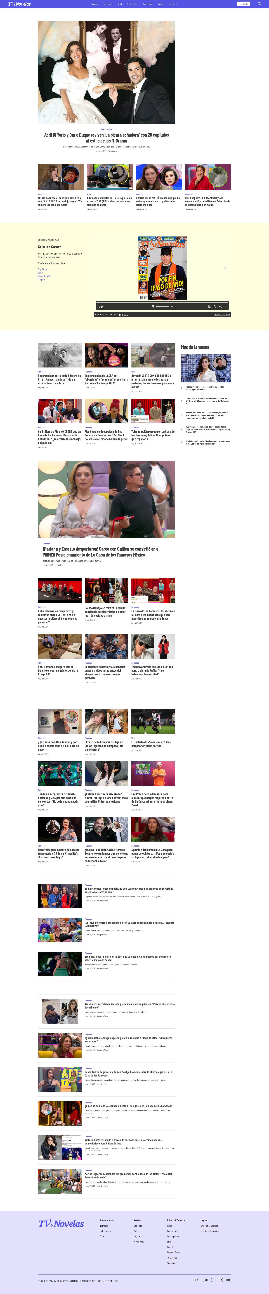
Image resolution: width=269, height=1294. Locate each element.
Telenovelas (108, 3)
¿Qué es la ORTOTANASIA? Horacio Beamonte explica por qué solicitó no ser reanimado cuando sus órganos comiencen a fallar (106, 855)
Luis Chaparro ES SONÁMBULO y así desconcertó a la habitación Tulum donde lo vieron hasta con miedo (207, 201)
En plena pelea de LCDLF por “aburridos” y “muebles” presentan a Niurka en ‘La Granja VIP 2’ (106, 379)
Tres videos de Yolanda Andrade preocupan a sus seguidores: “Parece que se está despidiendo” (130, 1005)
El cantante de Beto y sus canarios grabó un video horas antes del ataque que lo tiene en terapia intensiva (105, 672)
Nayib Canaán (112, 151)
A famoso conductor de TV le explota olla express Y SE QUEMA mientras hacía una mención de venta (109, 201)
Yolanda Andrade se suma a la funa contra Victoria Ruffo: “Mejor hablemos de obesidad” (152, 670)
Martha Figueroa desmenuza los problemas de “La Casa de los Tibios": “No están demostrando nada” (128, 1175)
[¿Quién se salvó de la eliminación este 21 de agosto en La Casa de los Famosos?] (60, 1113)
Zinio (40, 272)
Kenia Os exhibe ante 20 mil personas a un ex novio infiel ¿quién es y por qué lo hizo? (208, 442)
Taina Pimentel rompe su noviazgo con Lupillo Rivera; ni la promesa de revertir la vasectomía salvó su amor (129, 890)
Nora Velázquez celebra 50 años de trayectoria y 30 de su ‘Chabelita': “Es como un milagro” (58, 853)
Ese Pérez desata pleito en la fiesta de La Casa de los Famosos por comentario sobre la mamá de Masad (128, 958)
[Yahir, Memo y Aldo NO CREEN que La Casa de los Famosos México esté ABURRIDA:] (60, 411)
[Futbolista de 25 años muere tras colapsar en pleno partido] (153, 721)
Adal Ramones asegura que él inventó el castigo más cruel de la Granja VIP (58, 670)
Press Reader (44, 276)
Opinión (161, 3)
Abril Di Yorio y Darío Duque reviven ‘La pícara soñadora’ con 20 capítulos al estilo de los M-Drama (106, 137)
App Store (42, 269)
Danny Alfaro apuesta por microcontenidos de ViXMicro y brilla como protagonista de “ (208, 401)
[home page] (19, 4)
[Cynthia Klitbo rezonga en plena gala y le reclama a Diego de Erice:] (60, 1045)
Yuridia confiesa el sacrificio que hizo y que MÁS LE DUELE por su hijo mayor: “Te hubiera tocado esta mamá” (60, 201)
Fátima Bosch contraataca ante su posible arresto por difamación (205, 388)
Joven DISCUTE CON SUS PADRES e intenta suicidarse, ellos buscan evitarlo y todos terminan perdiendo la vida (152, 381)
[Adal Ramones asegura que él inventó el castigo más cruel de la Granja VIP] (60, 646)
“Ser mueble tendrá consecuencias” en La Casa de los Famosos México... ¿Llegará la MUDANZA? (129, 924)
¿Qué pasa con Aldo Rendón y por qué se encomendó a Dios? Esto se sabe (58, 745)
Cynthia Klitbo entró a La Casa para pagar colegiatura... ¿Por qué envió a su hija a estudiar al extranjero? (152, 853)
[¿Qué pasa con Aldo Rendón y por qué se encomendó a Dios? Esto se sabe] (60, 721)
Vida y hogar (148, 3)
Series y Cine (106, 129)
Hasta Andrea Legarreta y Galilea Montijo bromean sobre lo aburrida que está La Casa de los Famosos (128, 1073)
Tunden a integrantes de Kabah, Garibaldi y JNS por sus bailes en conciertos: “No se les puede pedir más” (58, 799)
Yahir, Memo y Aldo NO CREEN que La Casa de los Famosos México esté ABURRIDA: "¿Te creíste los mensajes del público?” (60, 437)
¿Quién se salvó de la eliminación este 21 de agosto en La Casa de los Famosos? (128, 1106)
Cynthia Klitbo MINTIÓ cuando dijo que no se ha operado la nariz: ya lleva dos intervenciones (158, 201)
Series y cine (132, 3)
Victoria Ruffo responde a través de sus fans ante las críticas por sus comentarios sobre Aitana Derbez (123, 1141)
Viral (120, 3)
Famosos (94, 3)
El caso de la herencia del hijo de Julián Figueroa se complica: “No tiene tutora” (104, 745)
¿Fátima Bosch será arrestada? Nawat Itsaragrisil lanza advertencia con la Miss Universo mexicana (106, 797)
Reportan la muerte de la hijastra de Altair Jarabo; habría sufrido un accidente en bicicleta (59, 379)
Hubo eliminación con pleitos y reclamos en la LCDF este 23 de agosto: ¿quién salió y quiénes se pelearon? (57, 616)
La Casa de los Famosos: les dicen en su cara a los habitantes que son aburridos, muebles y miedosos (153, 614)
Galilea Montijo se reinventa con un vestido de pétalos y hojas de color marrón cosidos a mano (105, 611)
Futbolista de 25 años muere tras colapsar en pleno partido (151, 744)
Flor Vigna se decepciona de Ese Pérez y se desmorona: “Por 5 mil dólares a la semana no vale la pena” (106, 435)
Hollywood (173, 3)
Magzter (41, 279)
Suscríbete (243, 3)
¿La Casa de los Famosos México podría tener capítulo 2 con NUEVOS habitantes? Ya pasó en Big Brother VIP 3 (208, 429)
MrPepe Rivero (60, 565)
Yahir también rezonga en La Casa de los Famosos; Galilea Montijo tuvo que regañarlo (153, 435)
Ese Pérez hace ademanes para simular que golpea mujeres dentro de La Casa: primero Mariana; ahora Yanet (152, 799)
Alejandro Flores (102, 900)
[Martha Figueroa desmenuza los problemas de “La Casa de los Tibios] (60, 1181)
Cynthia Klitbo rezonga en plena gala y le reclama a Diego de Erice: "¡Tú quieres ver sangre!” (128, 1039)
